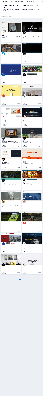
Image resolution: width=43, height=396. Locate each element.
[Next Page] (29, 279)
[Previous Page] (14, 279)
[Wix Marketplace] (5, 1)
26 (24, 279)
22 (18, 279)
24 (21, 279)
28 (27, 279)
